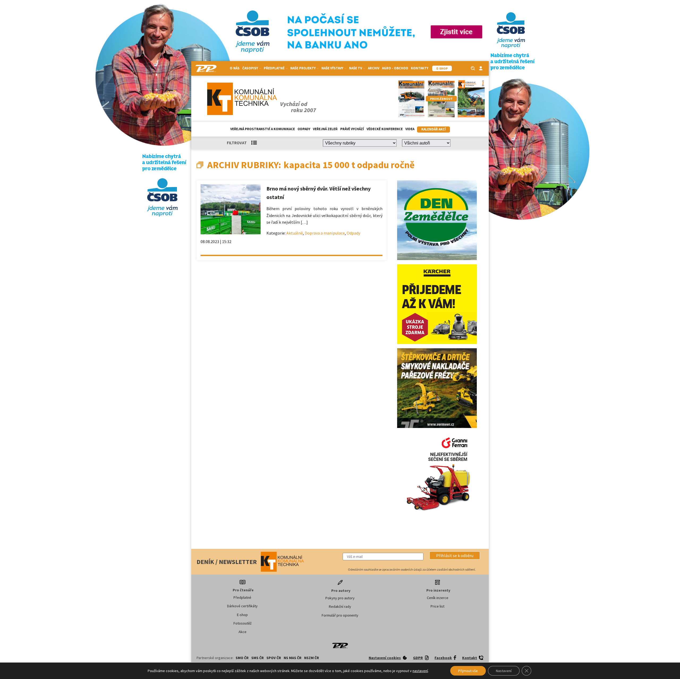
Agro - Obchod (395, 68)
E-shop (242, 614)
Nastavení (504, 670)
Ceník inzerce (437, 597)
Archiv (373, 68)
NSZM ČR (311, 657)
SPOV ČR (273, 657)
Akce (242, 631)
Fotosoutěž (242, 623)
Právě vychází (352, 129)
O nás (235, 68)
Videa (409, 129)
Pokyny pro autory (340, 598)
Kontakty (419, 68)
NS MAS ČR (292, 657)
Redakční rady (340, 606)
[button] (455, 555)
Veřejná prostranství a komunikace (262, 129)
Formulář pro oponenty (340, 615)
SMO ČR (242, 657)
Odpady (304, 129)
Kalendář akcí (433, 129)
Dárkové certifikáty (242, 606)
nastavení (420, 670)
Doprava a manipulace (325, 233)
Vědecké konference (385, 129)
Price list (437, 606)
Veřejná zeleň (325, 129)
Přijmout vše (468, 670)
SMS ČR (257, 657)
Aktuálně (294, 233)
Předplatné (242, 597)
